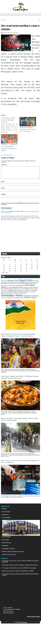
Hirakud (23, 283)
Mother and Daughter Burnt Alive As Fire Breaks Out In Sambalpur (28, 129)
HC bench (17, 283)
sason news (4, 297)
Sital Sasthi (10, 297)
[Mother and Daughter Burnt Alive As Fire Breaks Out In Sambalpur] (28, 121)
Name (3, 181)
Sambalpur (5, 545)
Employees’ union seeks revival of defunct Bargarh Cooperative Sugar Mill (20, 561)
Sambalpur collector (23, 292)
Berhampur (35, 280)
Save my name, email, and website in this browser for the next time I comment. (20, 203)
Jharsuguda (5, 539)
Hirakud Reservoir (10, 285)
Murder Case (12, 288)
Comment (4, 164)
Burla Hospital (6, 511)
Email (3, 188)
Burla (37, 282)
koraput (31, 287)
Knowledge (26, 287)
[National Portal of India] (20, 329)
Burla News (4, 283)
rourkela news (13, 292)
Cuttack (12, 283)
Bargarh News (26, 280)
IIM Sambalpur (19, 285)
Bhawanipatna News (13, 282)
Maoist (6, 288)
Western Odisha (30, 298)
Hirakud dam (29, 283)
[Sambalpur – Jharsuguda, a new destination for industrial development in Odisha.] (9, 138)
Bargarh (4, 508)
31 (26, 271)
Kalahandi (8, 287)
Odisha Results (6, 542)
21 (9, 268)
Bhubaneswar (24, 282)
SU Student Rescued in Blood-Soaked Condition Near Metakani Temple (20, 574)
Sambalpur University (31, 296)
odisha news (12, 290)
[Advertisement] (20, 14)
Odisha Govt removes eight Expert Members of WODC (18, 571)
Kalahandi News (17, 287)
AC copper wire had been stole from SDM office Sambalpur (19, 568)
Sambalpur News (7, 155)
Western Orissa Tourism (9, 554)
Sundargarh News (19, 297)
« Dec (2, 272)
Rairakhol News (27, 290)
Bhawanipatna (4, 282)
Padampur (19, 290)
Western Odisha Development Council (13, 551)
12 (37, 264)
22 (15, 268)
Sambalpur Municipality (19, 293)
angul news (4, 280)
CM (9, 283)
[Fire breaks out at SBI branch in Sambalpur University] (10, 125)
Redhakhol (35, 290)
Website (3, 194)
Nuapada (26, 288)
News (16, 32)
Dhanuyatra (5, 514)
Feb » (7, 272)
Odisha (31, 288)
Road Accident (4, 291)
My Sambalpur (23, 622)
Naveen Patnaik (20, 288)
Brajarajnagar (32, 282)
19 (37, 266)
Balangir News (13, 280)
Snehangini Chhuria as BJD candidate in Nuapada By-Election (20, 565)
